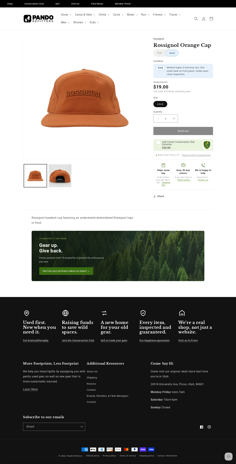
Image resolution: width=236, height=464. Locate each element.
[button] (66, 15)
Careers (91, 389)
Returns (91, 383)
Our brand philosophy (36, 340)
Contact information (167, 456)
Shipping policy (146, 456)
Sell (57, 3)
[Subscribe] (81, 427)
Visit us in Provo (188, 340)
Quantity (157, 111)
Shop (10, 3)
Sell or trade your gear (114, 340)
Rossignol (158, 38)
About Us (92, 371)
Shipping (92, 377)
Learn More (30, 389)
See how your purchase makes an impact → (66, 271)
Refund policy (92, 456)
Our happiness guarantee (154, 340)
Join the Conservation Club (78, 340)
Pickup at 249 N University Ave (196, 155)
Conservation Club (34, 3)
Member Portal (123, 3)
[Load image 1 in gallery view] (35, 175)
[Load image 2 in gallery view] (60, 175)
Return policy (184, 180)
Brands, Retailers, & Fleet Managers (107, 396)
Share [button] (160, 196)
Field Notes (97, 3)
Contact (91, 402)
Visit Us (75, 3)
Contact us (203, 180)
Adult (162, 104)
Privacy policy (109, 456)
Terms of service (128, 456)
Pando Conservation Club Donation (178, 143)
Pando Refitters (74, 456)
